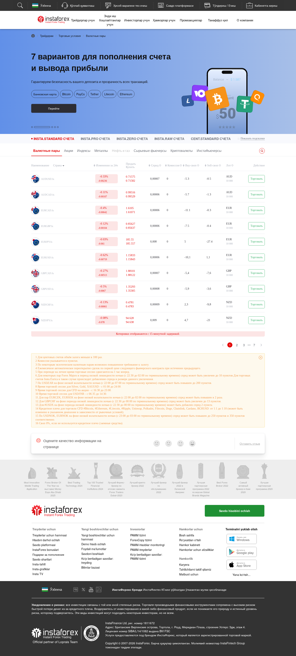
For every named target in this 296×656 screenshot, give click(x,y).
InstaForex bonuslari (45, 550)
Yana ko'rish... (241, 575)
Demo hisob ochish (93, 544)
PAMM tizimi (138, 535)
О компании (245, 20)
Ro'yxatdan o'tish (190, 540)
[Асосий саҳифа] (33, 36)
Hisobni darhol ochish (46, 540)
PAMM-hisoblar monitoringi (147, 545)
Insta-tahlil (39, 564)
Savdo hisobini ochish (234, 511)
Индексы (83, 150)
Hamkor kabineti (189, 545)
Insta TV (37, 574)
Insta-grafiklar (41, 569)
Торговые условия (70, 36)
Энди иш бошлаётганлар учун (110, 20)
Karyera (184, 565)
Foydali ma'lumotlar (93, 549)
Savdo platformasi (43, 545)
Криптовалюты (182, 150)
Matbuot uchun (188, 574)
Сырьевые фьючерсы (150, 150)
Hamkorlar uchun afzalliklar (196, 550)
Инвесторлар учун (137, 20)
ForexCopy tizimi (141, 540)
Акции (68, 150)
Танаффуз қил (218, 20)
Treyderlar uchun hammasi (49, 535)
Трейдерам (46, 36)
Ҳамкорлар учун (164, 20)
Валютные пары (46, 150)
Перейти (53, 108)
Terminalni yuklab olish (242, 529)
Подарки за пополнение (48, 554)
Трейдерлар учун (83, 20)
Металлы (101, 150)
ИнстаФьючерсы (209, 150)
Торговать (256, 178)
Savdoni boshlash (92, 554)
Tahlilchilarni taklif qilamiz (195, 569)
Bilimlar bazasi (90, 567)
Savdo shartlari (42, 559)
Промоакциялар (191, 20)
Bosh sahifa (186, 535)
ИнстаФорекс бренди (127, 590)
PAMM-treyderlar (141, 550)
